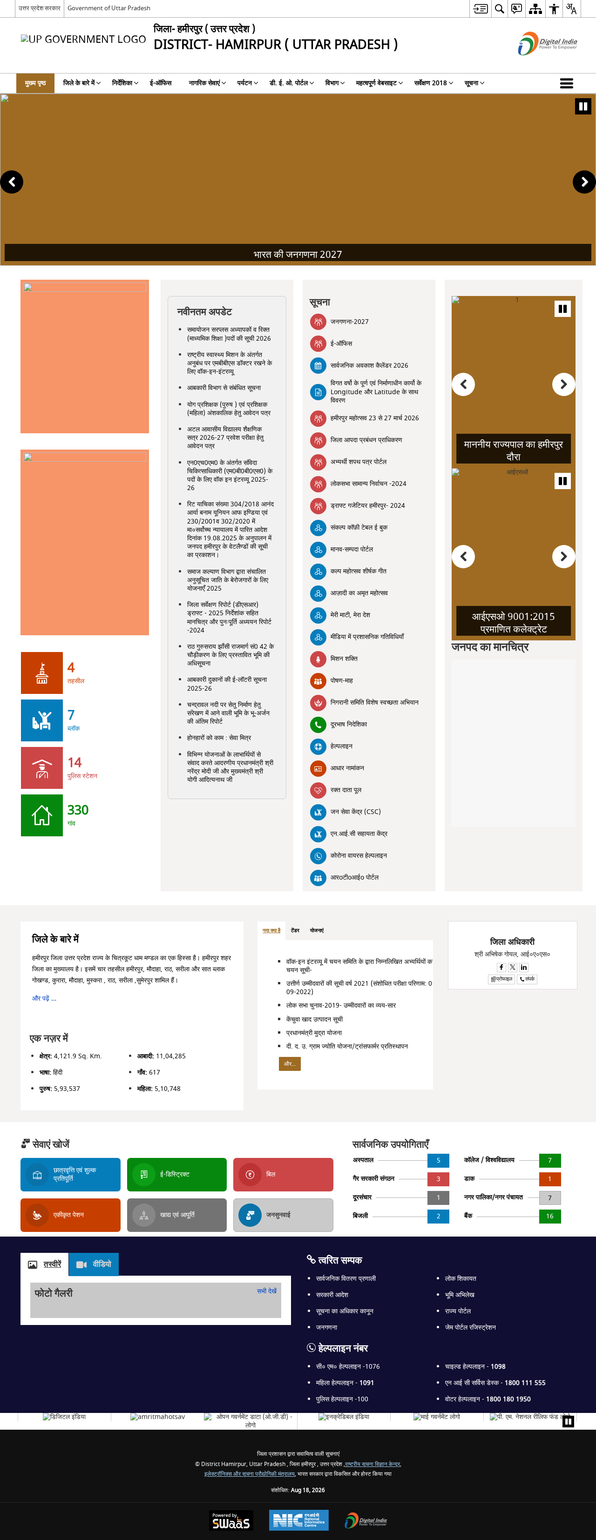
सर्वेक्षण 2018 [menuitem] (430, 83)
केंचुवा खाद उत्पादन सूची (314, 1019)
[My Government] (436, 1417)
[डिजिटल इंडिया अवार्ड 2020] (64, 1417)
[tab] (271, 931)
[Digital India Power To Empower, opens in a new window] (366, 1521)
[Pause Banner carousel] (583, 106)
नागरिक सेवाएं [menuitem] (204, 83)
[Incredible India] (343, 1417)
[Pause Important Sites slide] (568, 1421)
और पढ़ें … (44, 998)
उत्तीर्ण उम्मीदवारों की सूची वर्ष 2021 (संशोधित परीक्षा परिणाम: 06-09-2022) (362, 988)
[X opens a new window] (512, 967)
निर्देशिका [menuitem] (122, 83)
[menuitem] (480, 8)
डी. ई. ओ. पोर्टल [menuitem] (289, 83)
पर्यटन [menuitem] (244, 83)
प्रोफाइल (504, 979)
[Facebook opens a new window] (501, 967)
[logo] (157, 1417)
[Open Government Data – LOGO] (250, 1421)
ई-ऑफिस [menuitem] (160, 83)
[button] (568, 83)
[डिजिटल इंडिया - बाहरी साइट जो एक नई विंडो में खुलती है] (536, 63)
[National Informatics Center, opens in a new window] (299, 1521)
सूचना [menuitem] (471, 83)
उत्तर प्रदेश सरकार (40, 8)
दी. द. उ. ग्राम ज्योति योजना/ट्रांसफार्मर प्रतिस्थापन (347, 1046)
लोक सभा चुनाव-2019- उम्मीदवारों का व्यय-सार (341, 1005)
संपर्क (530, 979)
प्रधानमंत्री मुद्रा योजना (314, 1033)
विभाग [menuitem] (332, 83)
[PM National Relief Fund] (530, 1417)
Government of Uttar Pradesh (109, 8)
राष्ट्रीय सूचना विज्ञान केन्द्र (372, 1464)
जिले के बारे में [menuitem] (79, 83)
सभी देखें (267, 1291)
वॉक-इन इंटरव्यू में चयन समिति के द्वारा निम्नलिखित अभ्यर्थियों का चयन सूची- (359, 966)
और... (290, 1064)
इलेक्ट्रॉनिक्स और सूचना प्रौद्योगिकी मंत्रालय (249, 1474)
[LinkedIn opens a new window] (523, 967)
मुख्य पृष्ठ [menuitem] (35, 83)
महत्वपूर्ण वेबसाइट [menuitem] (376, 83)
